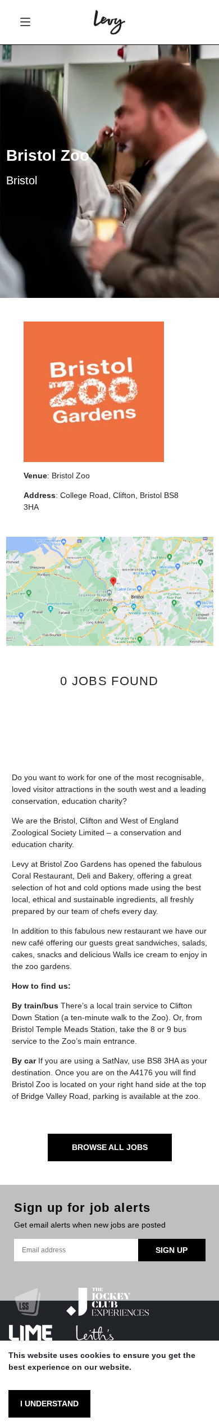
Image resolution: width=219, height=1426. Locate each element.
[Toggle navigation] (25, 22)
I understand (49, 1403)
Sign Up (172, 1250)
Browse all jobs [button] (110, 1147)
